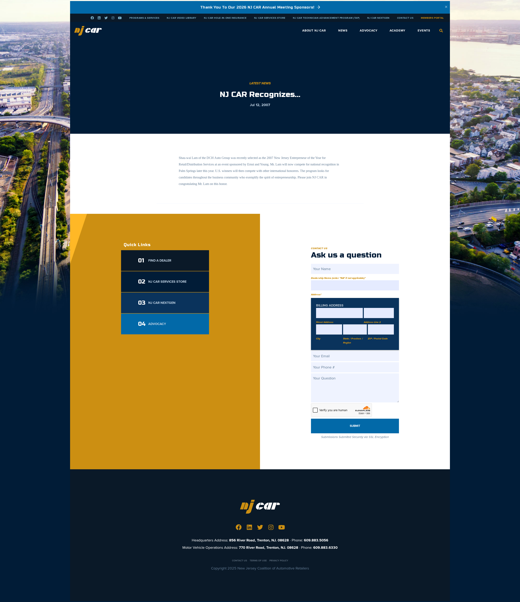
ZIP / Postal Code (378, 338)
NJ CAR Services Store (269, 17)
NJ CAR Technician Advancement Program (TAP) (326, 17)
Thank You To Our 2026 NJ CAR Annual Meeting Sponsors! (257, 7)
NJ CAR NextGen (378, 17)
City (318, 338)
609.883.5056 (316, 540)
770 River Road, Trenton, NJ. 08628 (268, 547)
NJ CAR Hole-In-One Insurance (225, 17)
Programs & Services (144, 17)
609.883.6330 (325, 547)
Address (316, 294)
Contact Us (405, 17)
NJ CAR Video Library (181, 17)
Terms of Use (258, 560)
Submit (355, 426)
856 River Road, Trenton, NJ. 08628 (259, 540)
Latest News (260, 83)
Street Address (324, 322)
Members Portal (432, 17)
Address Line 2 (372, 322)
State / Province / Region (353, 340)
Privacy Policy (278, 560)
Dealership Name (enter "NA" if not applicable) (338, 278)
